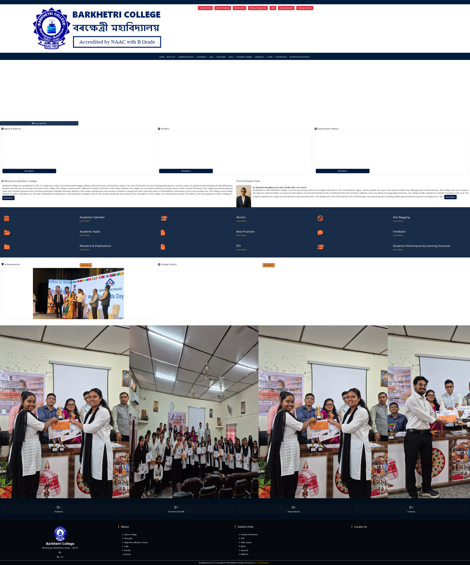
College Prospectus (257, 8)
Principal (127, 538)
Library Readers (305, 8)
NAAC (243, 546)
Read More (29, 171)
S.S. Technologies (262, 563)
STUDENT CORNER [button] (244, 57)
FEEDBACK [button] (259, 57)
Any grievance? (286, 8)
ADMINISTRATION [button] (186, 57)
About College (130, 534)
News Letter (239, 8)
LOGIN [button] (270, 57)
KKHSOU (244, 554)
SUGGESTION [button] (281, 57)
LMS (273, 8)
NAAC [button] (231, 57)
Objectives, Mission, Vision (135, 542)
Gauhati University (249, 534)
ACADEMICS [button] (201, 57)
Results (127, 550)
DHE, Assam (246, 542)
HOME (161, 57)
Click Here (92, 149)
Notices (127, 554)
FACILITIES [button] (221, 57)
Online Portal (205, 8)
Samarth (244, 550)
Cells (126, 546)
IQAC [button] (211, 57)
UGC (242, 538)
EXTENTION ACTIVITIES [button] (299, 57)
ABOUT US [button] (170, 57)
